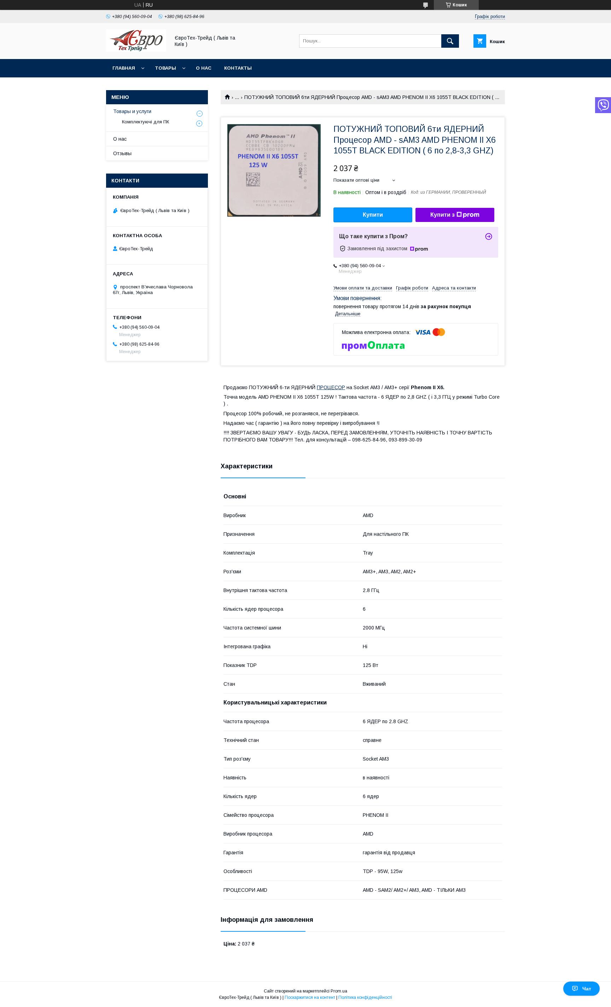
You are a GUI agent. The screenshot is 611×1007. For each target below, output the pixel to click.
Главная (123, 68)
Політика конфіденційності (365, 997)
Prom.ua (339, 991)
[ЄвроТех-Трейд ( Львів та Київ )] (136, 50)
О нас (203, 68)
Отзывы (122, 153)
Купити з (442, 215)
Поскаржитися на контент (310, 997)
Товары (165, 68)
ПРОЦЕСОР (331, 387)
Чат (586, 988)
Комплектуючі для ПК (145, 121)
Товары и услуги (132, 111)
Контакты (238, 68)
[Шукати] (450, 41)
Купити (373, 215)
